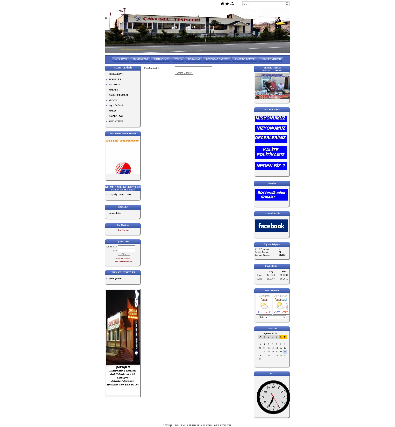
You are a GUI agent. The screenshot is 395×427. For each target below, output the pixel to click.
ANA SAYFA (121, 59)
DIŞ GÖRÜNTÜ (116, 105)
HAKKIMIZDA (140, 59)
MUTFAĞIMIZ (161, 59)
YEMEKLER (115, 79)
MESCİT (113, 100)
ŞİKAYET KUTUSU (271, 59)
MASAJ (112, 111)
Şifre (115, 250)
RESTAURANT (116, 74)
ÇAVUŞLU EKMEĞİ (118, 95)
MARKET (113, 90)
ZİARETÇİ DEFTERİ (245, 59)
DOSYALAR (194, 59)
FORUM (178, 59)
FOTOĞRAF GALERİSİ (217, 59)
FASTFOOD (114, 84)
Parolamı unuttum (123, 258)
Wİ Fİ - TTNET (116, 121)
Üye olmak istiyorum (123, 261)
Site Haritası (123, 230)
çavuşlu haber (115, 213)
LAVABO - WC (116, 116)
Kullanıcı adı (111, 247)
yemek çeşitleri (115, 278)
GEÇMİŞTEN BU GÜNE (120, 195)
